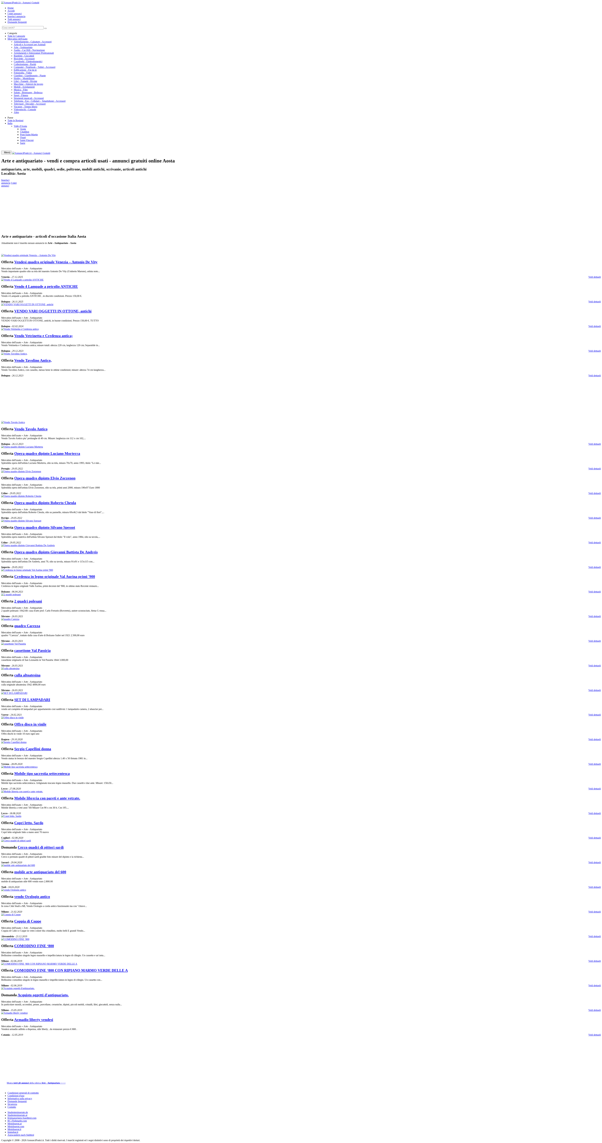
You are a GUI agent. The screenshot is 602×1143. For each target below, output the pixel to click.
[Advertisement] (95, 209)
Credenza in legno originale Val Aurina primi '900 (54, 576)
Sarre (22, 143)
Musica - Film (21, 89)
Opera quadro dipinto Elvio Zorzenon (44, 478)
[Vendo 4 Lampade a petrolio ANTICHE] (22, 279)
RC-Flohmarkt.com (17, 1120)
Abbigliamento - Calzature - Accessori (33, 41)
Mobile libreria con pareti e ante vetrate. (47, 798)
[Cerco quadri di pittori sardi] (16, 840)
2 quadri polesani (28, 601)
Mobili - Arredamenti (24, 87)
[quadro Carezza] (10, 619)
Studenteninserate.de (18, 1112)
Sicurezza (12, 1104)
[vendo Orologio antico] (13, 890)
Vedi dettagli (594, 277)
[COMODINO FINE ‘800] (15, 939)
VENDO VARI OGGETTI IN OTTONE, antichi (53, 311)
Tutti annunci (14, 19)
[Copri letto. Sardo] (11, 816)
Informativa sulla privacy (20, 1098)
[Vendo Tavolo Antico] (13, 422)
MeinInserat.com (16, 1126)
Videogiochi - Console (25, 109)
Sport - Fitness (21, 95)
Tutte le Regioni (15, 120)
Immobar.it (13, 1132)
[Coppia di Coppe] (11, 914)
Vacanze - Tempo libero (25, 106)
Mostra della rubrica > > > (36, 1083)
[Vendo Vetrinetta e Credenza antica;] (20, 329)
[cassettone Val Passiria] (13, 643)
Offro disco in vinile (30, 724)
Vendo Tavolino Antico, (33, 360)
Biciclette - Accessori (24, 58)
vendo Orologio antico (32, 897)
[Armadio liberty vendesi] (14, 1013)
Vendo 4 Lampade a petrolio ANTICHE (46, 286)
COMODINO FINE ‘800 (34, 946)
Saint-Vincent (27, 140)
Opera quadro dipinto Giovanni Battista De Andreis (56, 552)
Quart (23, 137)
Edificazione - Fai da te (25, 70)
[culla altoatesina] (10, 668)
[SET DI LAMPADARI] (14, 693)
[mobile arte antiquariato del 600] (18, 865)
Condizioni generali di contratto (23, 1093)
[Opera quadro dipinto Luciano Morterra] (22, 446)
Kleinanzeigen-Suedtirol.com (22, 1118)
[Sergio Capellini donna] (13, 742)
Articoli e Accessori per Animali (29, 44)
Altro (16, 112)
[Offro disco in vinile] (12, 717)
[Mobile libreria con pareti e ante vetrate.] (22, 791)
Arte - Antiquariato (23, 47)
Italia (10, 123)
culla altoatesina (27, 675)
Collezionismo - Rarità (25, 64)
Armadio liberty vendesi (33, 1020)
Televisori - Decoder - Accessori (30, 103)
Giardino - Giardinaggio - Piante (30, 75)
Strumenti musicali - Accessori (29, 98)
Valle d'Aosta (20, 126)
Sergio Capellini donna (32, 749)
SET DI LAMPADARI (32, 700)
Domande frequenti (17, 22)
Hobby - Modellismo (24, 78)
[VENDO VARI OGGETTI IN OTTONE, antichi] (27, 304)
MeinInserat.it (14, 1129)
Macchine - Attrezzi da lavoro (28, 84)
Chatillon (24, 131)
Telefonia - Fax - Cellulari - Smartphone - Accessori (40, 101)
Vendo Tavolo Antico (31, 429)
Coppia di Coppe (27, 921)
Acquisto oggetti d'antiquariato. (43, 995)
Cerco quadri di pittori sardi (41, 847)
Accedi (11, 10)
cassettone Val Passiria (32, 650)
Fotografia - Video (23, 72)
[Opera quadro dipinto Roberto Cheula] (21, 496)
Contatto (12, 1107)
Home (11, 8)
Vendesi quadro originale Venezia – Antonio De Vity (56, 262)
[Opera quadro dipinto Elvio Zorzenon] (21, 471)
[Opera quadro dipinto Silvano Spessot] (21, 520)
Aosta (23, 129)
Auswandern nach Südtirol (21, 1135)
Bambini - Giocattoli (24, 55)
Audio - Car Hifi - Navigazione (29, 50)
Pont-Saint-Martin (29, 134)
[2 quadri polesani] (11, 594)
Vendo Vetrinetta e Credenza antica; (43, 336)
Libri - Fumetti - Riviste (25, 81)
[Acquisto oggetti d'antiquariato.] (18, 988)
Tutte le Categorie (16, 36)
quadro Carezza (27, 626)
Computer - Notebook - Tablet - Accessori (34, 67)
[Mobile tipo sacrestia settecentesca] (19, 767)
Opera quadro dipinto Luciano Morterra (47, 453)
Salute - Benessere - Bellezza (28, 92)
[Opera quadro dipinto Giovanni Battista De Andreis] (28, 545)
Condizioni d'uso (16, 1095)
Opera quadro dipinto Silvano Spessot (44, 527)
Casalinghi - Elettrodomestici (28, 61)
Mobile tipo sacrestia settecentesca (42, 773)
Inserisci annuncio (16, 16)
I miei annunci (15, 13)
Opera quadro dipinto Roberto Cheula (45, 503)
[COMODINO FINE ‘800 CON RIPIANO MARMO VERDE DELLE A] (39, 963)
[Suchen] (45, 28)
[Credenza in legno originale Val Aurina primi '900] (27, 570)
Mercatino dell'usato (17, 39)
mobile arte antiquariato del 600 (40, 872)
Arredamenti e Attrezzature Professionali (34, 53)
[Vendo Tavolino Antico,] (14, 353)
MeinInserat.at (15, 1123)
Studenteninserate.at (17, 1115)
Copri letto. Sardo (28, 823)
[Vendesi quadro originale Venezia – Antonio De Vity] (28, 255)
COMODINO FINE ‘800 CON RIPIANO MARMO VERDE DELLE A (71, 970)
